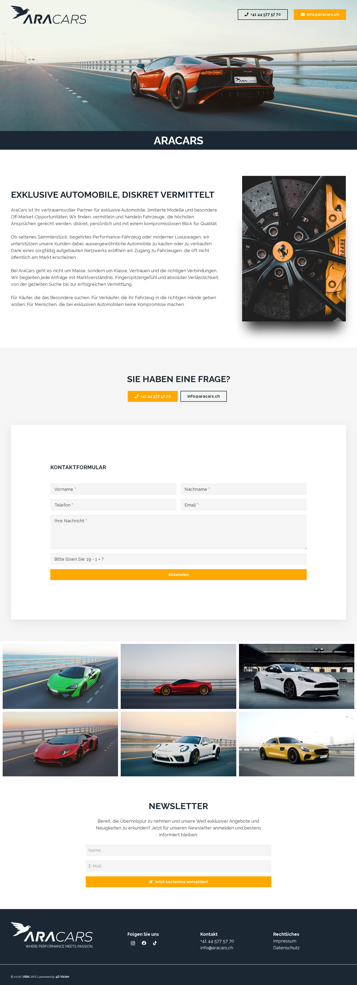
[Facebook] (143, 943)
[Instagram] (133, 943)
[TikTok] (154, 943)
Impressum (284, 941)
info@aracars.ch (216, 947)
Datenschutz (286, 947)
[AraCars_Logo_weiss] (52, 932)
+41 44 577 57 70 (217, 941)
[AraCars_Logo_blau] (48, 15)
